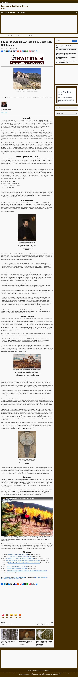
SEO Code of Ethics (46, 670)
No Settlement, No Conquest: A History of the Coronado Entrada (20, 558)
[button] (76, 12)
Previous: (7, 623)
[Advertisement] (36, 24)
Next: (44, 623)
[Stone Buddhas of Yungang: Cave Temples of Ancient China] (27, 634)
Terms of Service (31, 670)
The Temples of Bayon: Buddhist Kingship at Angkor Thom (8, 642)
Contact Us (12, 12)
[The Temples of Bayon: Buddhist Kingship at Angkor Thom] (9, 634)
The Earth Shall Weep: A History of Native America (17, 568)
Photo (23, 462)
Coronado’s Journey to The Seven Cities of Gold (18, 554)
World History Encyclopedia (19, 577)
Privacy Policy (38, 670)
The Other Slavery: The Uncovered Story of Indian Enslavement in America (24, 562)
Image (34, 245)
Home (2, 12)
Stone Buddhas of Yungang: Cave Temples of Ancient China (25, 642)
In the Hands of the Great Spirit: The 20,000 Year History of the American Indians (23, 560)
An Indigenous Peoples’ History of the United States (21, 556)
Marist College (4, 112)
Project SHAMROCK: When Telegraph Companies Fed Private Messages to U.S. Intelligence (44, 643)
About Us (7, 12)
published (7, 577)
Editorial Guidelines (21, 12)
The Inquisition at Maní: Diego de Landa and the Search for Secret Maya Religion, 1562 (66, 61)
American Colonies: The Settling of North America (17, 566)
